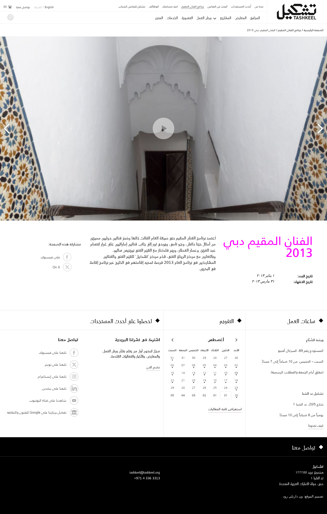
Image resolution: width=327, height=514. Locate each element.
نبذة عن (259, 6)
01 (172, 357)
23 (236, 387)
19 (204, 380)
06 (193, 365)
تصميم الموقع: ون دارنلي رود (303, 496)
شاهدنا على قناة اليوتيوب (47, 400)
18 (215, 380)
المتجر (159, 18)
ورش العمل (204, 18)
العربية (38, 7)
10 (225, 372)
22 (172, 380)
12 (204, 372)
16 (236, 380)
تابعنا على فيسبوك (52, 352)
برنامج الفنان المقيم (192, 7)
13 (193, 372)
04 (215, 365)
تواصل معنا (23, 7)
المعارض (240, 18)
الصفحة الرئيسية (313, 30)
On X (58, 267)
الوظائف (154, 6)
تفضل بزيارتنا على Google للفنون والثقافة (36, 412)
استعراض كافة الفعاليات (225, 409)
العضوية (187, 18)
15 (172, 372)
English (49, 7)
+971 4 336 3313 (147, 478)
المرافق (255, 18)
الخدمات (172, 18)
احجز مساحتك (170, 6)
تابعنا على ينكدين (54, 388)
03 (225, 365)
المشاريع (225, 18)
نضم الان (153, 367)
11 (215, 372)
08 (172, 365)
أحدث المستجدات (241, 6)
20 (193, 380)
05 (204, 365)
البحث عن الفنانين (217, 6)
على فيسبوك (52, 257)
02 (236, 365)
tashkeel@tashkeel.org (145, 472)
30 (236, 395)
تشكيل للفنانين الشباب (131, 6)
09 (236, 372)
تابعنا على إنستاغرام (52, 376)
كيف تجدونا (315, 425)
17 (225, 380)
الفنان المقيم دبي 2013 (261, 30)
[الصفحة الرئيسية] (297, 11)
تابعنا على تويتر (55, 364)
